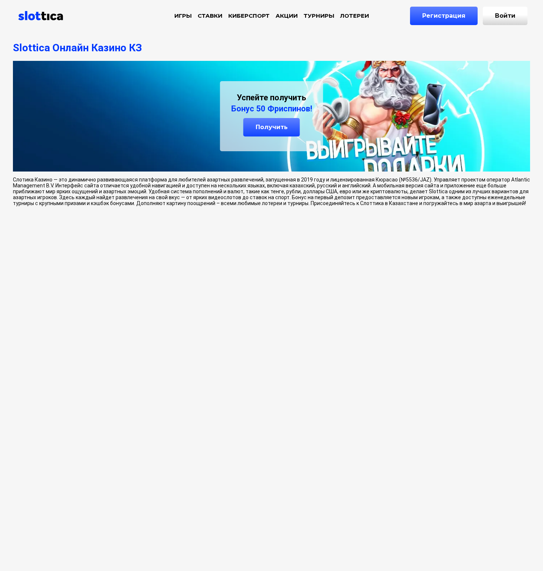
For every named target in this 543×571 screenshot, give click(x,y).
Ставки (210, 15)
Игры (183, 15)
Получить (272, 127)
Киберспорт (249, 15)
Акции (287, 15)
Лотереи (354, 15)
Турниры (319, 15)
